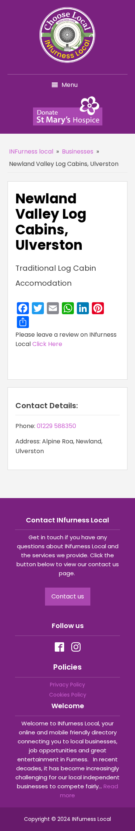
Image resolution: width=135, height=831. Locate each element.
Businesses (77, 151)
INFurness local (31, 151)
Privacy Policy (67, 684)
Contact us (67, 596)
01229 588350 (56, 426)
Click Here (47, 344)
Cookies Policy (67, 694)
